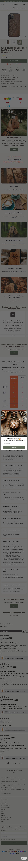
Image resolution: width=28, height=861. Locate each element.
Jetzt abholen (14, 447)
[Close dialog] (25, 412)
